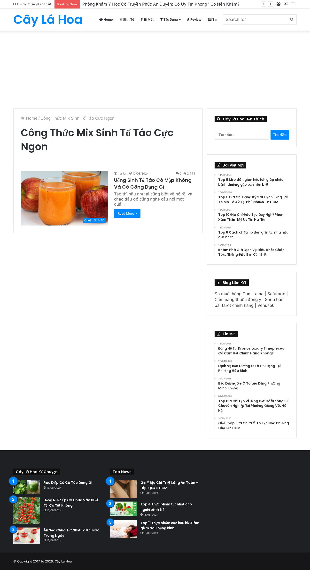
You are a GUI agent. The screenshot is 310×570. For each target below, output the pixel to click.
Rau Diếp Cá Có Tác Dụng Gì (68, 482)
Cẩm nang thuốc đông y (238, 299)
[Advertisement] (155, 67)
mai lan (122, 173)
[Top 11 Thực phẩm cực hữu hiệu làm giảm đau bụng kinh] (123, 529)
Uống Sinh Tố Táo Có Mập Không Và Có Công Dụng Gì (153, 183)
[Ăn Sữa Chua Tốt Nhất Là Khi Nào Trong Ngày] (26, 536)
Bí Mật (148, 19)
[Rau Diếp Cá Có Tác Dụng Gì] (26, 487)
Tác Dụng (170, 19)
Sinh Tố (128, 19)
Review (195, 19)
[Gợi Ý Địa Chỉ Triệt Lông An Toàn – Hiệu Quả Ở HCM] (123, 489)
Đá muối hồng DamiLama (239, 293)
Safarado (276, 293)
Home (108, 19)
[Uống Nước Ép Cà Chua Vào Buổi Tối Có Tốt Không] (26, 510)
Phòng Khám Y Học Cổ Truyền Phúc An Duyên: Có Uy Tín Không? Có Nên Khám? (161, 4)
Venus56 (266, 305)
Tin (214, 19)
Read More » (127, 213)
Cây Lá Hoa (63, 561)
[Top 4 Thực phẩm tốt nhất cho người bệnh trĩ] (123, 509)
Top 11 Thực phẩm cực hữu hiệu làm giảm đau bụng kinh (169, 525)
